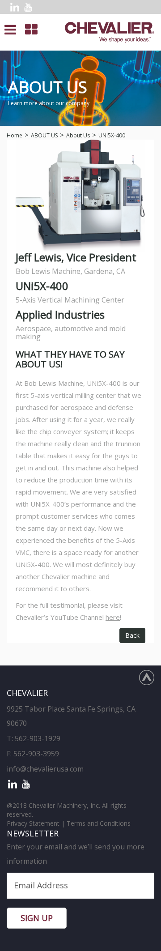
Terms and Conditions (99, 823)
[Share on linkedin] (14, 7)
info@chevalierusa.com (45, 769)
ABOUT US (44, 135)
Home (14, 135)
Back (132, 635)
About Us (78, 135)
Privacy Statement (33, 823)
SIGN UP (37, 918)
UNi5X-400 (111, 135)
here (113, 617)
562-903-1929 (37, 738)
